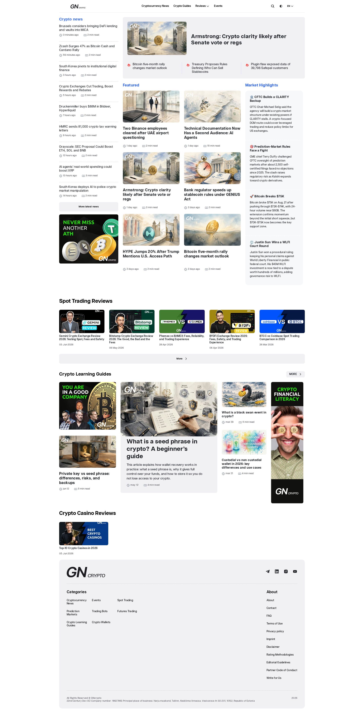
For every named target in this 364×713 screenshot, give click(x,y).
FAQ (269, 616)
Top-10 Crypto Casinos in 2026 (78, 548)
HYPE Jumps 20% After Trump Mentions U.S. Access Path (151, 254)
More (179, 359)
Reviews (200, 6)
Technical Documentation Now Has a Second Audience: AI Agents (212, 133)
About (270, 600)
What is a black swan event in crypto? (244, 414)
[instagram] (286, 571)
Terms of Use (275, 623)
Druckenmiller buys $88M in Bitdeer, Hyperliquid (85, 108)
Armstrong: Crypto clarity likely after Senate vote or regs (238, 39)
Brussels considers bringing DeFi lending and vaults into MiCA (88, 28)
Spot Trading (125, 600)
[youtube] (295, 571)
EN (288, 6)
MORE (293, 374)
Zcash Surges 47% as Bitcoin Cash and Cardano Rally (87, 48)
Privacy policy (275, 631)
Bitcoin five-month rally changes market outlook (206, 254)
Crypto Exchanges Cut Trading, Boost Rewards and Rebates (86, 88)
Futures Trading (127, 611)
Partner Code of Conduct (282, 670)
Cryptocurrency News (155, 6)
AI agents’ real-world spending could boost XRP (85, 168)
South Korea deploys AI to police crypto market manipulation (87, 188)
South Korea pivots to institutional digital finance (87, 68)
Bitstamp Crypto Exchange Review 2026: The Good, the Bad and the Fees (131, 339)
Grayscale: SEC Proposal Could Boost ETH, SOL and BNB (86, 148)
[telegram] (267, 571)
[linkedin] (277, 571)
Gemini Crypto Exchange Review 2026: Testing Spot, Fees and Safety (81, 338)
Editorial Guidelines (278, 662)
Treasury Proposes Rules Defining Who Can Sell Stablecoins (209, 68)
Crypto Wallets (101, 622)
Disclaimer (273, 647)
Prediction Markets (73, 613)
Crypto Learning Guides (85, 374)
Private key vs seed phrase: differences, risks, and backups (84, 478)
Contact (272, 608)
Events (218, 6)
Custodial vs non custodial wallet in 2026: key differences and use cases (241, 464)
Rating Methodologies (280, 654)
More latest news (89, 207)
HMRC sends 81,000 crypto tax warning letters (87, 128)
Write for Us (274, 678)
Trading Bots (99, 611)
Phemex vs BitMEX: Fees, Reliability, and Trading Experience (181, 338)
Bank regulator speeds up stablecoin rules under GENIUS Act (212, 194)
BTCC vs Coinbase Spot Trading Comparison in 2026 (279, 338)
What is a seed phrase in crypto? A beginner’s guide (162, 449)
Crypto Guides (182, 6)
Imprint (271, 639)
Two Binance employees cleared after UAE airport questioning (146, 133)
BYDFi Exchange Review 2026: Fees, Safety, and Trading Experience (228, 339)
